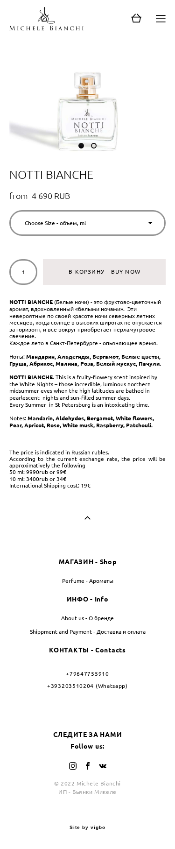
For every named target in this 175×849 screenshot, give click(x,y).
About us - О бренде (87, 618)
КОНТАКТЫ (69, 650)
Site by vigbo (87, 827)
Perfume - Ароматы (87, 580)
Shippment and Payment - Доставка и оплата (88, 631)
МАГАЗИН (76, 562)
